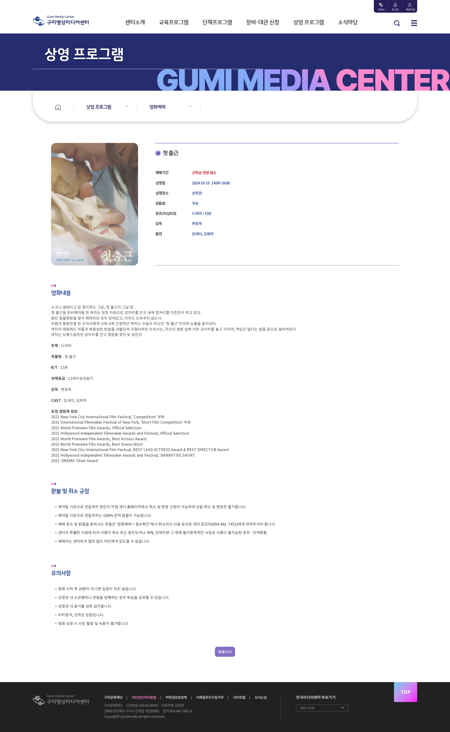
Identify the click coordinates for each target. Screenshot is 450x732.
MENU (414, 23)
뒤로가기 (225, 652)
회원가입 (409, 9)
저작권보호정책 (176, 697)
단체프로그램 (217, 22)
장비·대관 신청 (262, 22)
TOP (406, 692)
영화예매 (157, 107)
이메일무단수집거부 (210, 697)
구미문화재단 (113, 697)
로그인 (395, 9)
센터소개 (135, 22)
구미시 (381, 9)
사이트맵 (239, 697)
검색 (397, 23)
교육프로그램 (173, 22)
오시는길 (261, 697)
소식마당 (348, 22)
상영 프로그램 (308, 22)
